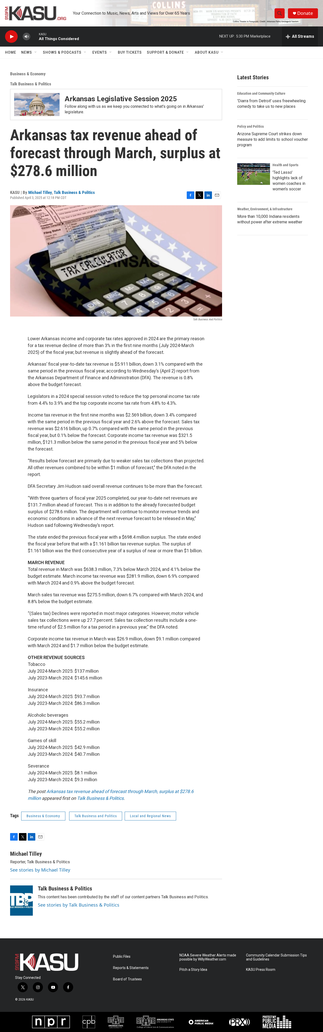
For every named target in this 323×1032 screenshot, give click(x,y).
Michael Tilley (40, 192)
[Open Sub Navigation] (36, 52)
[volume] (26, 36)
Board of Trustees (127, 979)
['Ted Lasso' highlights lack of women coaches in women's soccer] (253, 174)
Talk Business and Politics (95, 816)
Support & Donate (165, 52)
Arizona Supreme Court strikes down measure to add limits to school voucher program (272, 139)
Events (99, 52)
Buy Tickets (130, 52)
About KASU (207, 52)
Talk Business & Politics (30, 83)
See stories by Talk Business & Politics (78, 905)
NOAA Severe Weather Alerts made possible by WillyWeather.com (207, 957)
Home (10, 52)
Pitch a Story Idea (193, 970)
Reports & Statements (131, 968)
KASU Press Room (260, 970)
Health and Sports (285, 165)
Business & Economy (28, 73)
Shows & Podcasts (62, 52)
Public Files (121, 956)
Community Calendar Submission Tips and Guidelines (276, 957)
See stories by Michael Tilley (40, 870)
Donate (305, 13)
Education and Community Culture (261, 93)
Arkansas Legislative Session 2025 (121, 99)
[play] (11, 37)
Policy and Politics (250, 126)
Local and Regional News (150, 816)
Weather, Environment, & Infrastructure (264, 209)
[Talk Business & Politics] (21, 900)
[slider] (34, 36)
